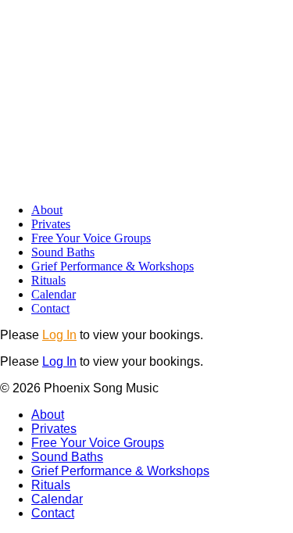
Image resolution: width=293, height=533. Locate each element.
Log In (59, 335)
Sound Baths (63, 252)
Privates (50, 224)
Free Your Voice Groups (91, 238)
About (47, 209)
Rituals (48, 280)
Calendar (53, 294)
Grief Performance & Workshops (112, 266)
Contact (50, 308)
